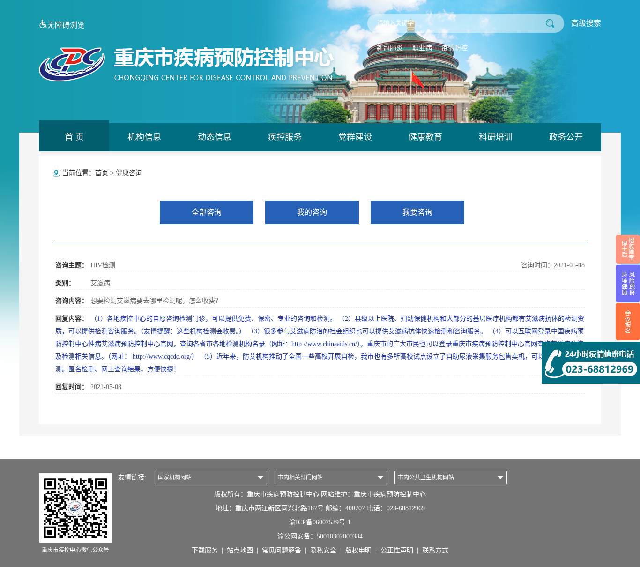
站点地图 (240, 550)
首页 (101, 173)
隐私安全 (323, 550)
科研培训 (496, 137)
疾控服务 (285, 137)
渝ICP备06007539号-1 (320, 522)
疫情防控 (454, 48)
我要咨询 (417, 212)
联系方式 (435, 550)
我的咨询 (312, 212)
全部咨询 (207, 212)
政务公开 (566, 137)
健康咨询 (129, 173)
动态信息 (214, 137)
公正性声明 (396, 550)
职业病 (422, 48)
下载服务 (205, 550)
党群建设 (355, 137)
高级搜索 (586, 23)
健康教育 (425, 137)
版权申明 (358, 550)
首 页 (74, 137)
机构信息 (144, 137)
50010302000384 (340, 536)
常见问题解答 (281, 550)
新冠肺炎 (390, 48)
